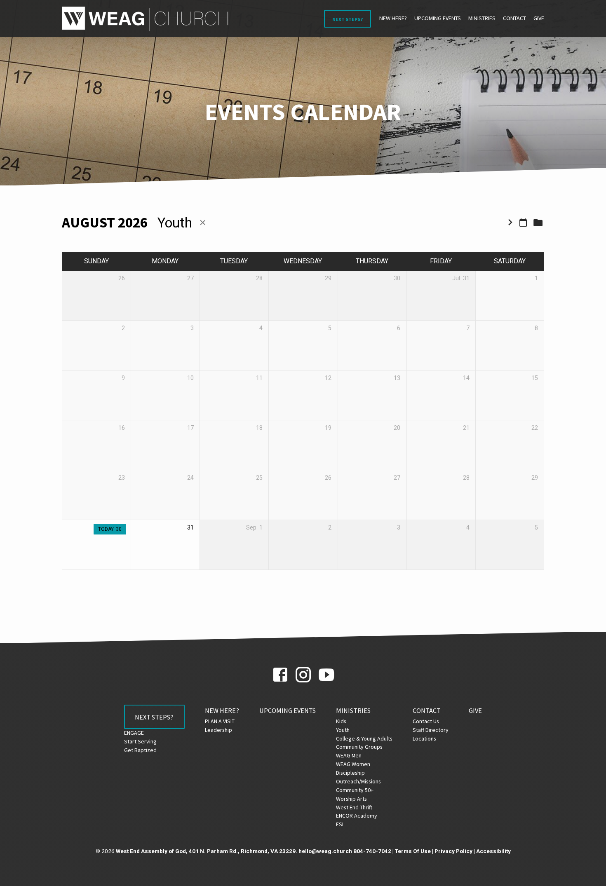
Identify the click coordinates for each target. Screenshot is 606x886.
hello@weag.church (325, 851)
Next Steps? (347, 19)
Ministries (482, 18)
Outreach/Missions (358, 781)
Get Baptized (140, 750)
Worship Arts (351, 798)
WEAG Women (353, 764)
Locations (424, 738)
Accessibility (493, 851)
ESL (340, 824)
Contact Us (426, 721)
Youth (343, 730)
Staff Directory (431, 730)
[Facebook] (280, 675)
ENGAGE (134, 732)
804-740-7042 (372, 851)
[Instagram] (303, 675)
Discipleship (350, 772)
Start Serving (140, 741)
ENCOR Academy (356, 815)
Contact (514, 18)
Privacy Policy (453, 851)
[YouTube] (326, 675)
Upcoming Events (437, 18)
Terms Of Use (413, 851)
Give (538, 18)
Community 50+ (354, 790)
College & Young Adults (364, 738)
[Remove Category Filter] (202, 223)
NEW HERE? (393, 18)
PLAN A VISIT (220, 721)
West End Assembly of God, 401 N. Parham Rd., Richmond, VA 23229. (206, 851)
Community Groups (359, 746)
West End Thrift (354, 807)
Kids (341, 721)
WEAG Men (349, 755)
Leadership (218, 730)
